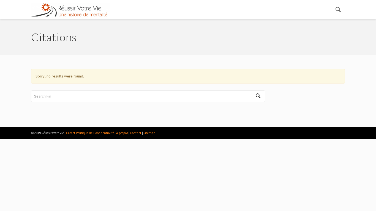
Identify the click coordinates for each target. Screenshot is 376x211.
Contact (135, 133)
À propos (122, 133)
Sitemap (149, 133)
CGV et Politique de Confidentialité (90, 133)
